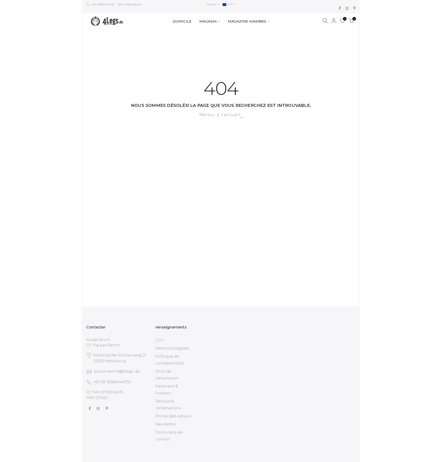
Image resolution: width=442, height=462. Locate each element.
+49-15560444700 (102, 4)
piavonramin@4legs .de (117, 371)
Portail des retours (173, 416)
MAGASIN (208, 21)
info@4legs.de (131, 4)
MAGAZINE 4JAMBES (247, 21)
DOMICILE (182, 21)
